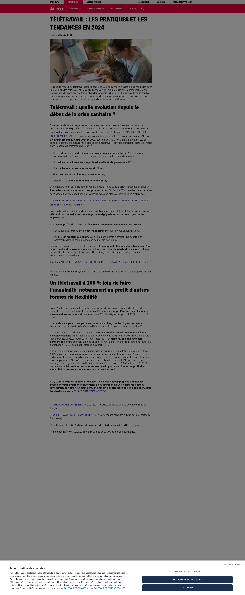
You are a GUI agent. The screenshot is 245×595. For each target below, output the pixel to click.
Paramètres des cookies (187, 571)
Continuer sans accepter (233, 564)
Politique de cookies (75, 588)
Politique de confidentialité (109, 588)
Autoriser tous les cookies (187, 579)
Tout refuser (187, 588)
